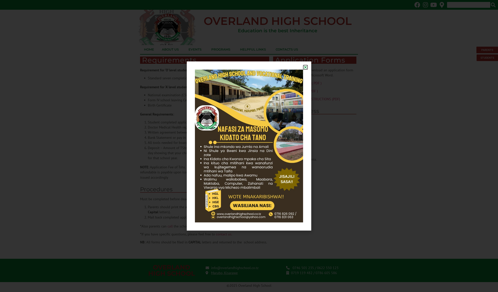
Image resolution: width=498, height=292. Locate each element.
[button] (305, 67)
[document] (249, 146)
